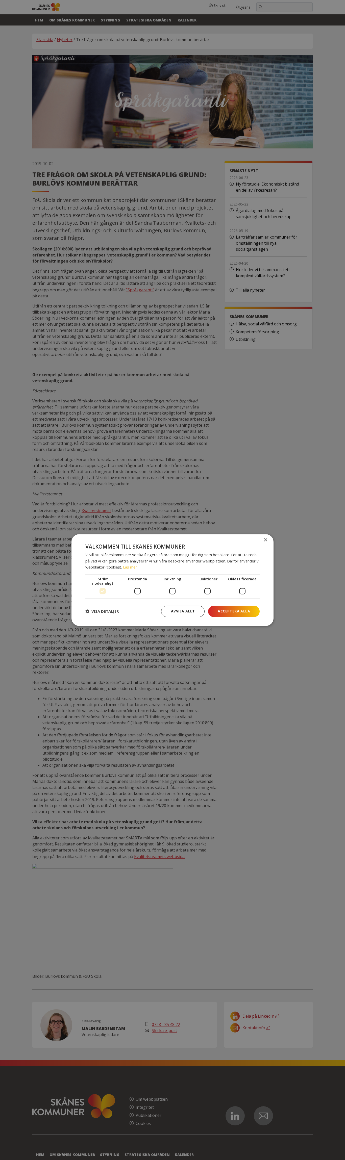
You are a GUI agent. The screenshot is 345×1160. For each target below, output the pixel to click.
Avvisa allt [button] (183, 611)
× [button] (265, 540)
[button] (102, 611)
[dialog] (172, 580)
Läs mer (130, 567)
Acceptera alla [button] (234, 611)
